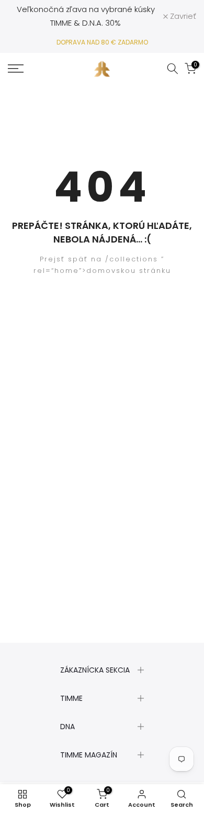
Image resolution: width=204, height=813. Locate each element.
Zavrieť (182, 16)
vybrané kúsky (128, 9)
